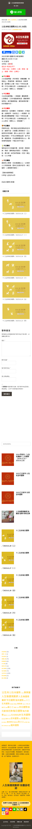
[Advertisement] (16, 418)
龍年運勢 (15, 725)
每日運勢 (4, 668)
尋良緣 (19, 703)
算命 (6, 719)
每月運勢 (4, 671)
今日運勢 (10, 700)
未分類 (3, 663)
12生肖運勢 (15, 692)
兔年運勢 (19, 700)
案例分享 (4, 666)
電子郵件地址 (6, 368)
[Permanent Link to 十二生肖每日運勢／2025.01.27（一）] (16, 219)
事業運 (27, 692)
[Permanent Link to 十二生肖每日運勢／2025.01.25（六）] (16, 262)
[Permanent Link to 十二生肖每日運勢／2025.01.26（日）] (16, 241)
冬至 (25, 700)
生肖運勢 (25, 714)
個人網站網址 (6, 376)
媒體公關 (4, 659)
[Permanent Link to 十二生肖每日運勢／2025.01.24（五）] (16, 283)
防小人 (21, 721)
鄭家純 (16, 722)
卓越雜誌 (12, 704)
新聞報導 (4, 661)
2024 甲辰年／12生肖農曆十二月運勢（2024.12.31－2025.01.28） (23, 457)
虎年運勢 (14, 718)
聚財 (9, 718)
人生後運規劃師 (10, 696)
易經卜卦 (16, 707)
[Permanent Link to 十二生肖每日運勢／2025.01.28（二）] (16, 198)
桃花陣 (9, 710)
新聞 (6, 707)
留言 (3, 340)
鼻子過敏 (8, 725)
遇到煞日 (10, 722)
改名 (27, 704)
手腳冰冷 (24, 704)
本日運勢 (23, 706)
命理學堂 (4, 651)
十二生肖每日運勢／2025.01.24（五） (14, 299)
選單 (17, 5)
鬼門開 (5, 725)
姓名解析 (4, 656)
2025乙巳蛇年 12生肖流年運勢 (23, 474)
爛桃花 (5, 715)
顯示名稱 (5, 360)
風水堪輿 (4, 678)
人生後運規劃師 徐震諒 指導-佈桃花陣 (23, 512)
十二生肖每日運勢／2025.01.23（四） (14, 321)
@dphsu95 (11, 175)
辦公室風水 (4, 722)
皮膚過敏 (3, 718)
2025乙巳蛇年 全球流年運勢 (23, 493)
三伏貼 (22, 693)
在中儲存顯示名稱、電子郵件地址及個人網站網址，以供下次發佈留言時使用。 (15, 388)
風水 (26, 722)
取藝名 (15, 704)
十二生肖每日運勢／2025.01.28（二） (14, 213)
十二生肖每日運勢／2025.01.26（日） (14, 256)
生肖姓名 (4, 673)
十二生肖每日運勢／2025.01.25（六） (14, 278)
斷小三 (11, 707)
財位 (20, 719)
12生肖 (5, 692)
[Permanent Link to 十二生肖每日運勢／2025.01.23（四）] (16, 305)
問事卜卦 (4, 654)
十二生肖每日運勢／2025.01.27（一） (14, 235)
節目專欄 (4, 675)
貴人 (28, 718)
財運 (23, 718)
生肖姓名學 (16, 714)
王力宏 (9, 715)
